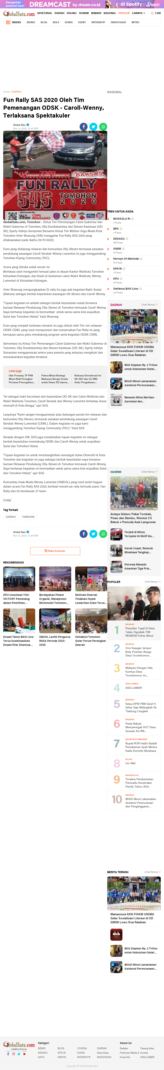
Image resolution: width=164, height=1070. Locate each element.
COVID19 (82, 1048)
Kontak (144, 1053)
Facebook (8, 1059)
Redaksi (124, 1048)
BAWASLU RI (121, 218)
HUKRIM (84, 13)
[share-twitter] (93, 127)
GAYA (41, 1057)
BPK (116, 228)
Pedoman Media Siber (130, 1053)
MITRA (135, 22)
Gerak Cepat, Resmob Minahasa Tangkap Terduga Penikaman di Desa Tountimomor (138, 551)
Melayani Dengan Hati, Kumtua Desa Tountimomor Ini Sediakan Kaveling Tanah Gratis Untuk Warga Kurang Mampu (140, 672)
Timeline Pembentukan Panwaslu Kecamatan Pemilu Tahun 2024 (139, 783)
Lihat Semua (148, 305)
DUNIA (69, 22)
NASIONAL (110, 13)
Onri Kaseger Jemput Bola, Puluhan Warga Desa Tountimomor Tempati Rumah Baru (138, 652)
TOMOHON (28, 517)
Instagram (14, 1059)
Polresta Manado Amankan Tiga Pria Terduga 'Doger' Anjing (139, 567)
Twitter (19, 1059)
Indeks (16, 22)
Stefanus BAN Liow (125, 288)
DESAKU (72, 13)
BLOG (44, 22)
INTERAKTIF (98, 22)
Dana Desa (103, 1053)
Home (6, 92)
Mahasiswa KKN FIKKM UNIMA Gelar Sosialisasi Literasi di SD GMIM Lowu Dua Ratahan (132, 351)
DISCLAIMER (133, 688)
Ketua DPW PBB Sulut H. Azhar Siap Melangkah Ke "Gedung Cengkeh (141, 708)
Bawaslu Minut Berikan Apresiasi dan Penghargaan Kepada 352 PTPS (139, 400)
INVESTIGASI (118, 22)
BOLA (56, 22)
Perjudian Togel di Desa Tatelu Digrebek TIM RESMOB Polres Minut (140, 632)
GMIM (117, 248)
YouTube (24, 1059)
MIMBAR (96, 13)
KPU (116, 278)
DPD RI (62, 1053)
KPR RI (117, 268)
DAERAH (59, 13)
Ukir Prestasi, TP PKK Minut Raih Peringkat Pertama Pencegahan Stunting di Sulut (21, 379)
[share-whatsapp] (103, 127)
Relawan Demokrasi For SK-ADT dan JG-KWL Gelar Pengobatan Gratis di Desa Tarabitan (88, 379)
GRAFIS (62, 1057)
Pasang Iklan (147, 1048)
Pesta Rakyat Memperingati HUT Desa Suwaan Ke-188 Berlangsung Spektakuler (140, 727)
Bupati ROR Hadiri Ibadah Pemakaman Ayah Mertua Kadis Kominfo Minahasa (141, 747)
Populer (124, 13)
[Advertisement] (83, 58)
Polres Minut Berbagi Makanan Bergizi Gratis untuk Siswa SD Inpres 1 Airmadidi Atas (55, 379)
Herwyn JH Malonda (126, 258)
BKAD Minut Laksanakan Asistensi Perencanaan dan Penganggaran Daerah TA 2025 (140, 384)
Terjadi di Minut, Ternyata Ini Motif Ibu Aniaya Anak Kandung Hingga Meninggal (138, 534)
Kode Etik (125, 1057)
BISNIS (31, 22)
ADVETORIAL (44, 13)
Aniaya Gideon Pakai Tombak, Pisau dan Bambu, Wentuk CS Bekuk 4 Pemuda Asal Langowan (133, 518)
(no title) (130, 763)
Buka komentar (56, 551)
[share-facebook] (84, 127)
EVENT (82, 22)
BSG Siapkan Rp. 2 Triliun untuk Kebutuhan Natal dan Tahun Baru (140, 367)
